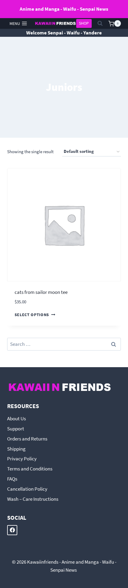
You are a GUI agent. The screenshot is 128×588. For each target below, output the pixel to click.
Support (15, 428)
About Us (16, 418)
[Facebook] (12, 530)
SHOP (84, 23)
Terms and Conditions (29, 468)
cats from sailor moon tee (41, 292)
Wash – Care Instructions (32, 499)
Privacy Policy (22, 458)
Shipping (16, 449)
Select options (32, 314)
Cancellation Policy (27, 489)
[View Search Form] (100, 23)
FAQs (12, 479)
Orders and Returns (27, 438)
